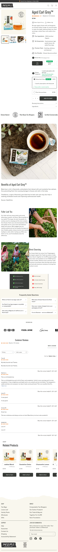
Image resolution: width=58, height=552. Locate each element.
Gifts (2, 517)
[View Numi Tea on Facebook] (35, 538)
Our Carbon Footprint (36, 510)
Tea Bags (4, 507)
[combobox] (7, 352)
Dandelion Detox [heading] (25, 464)
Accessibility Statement (8, 536)
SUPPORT (3, 523)
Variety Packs (5, 512)
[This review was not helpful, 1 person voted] (55, 435)
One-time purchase (45, 92)
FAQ (2, 526)
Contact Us (4, 531)
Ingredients (35, 106)
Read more (4, 385)
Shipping (4, 534)
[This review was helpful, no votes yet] (52, 371)
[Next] (23, 22)
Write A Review (52, 345)
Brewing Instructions (37, 103)
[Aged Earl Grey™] (5, 39)
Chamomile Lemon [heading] (42, 464)
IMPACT (31, 504)
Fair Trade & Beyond (36, 512)
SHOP (2, 504)
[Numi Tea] (7, 5)
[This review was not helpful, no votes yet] (55, 371)
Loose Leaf (4, 510)
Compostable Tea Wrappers (38, 507)
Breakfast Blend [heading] (8, 464)
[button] (48, 5)
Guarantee (4, 528)
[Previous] (3, 22)
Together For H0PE (36, 515)
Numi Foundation (35, 517)
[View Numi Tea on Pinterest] (40, 538)
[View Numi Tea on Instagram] (31, 538)
